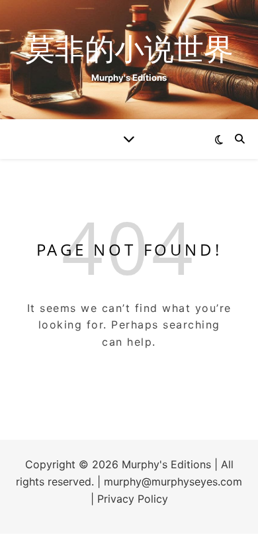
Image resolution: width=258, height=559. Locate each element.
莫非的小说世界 (129, 48)
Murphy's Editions (166, 464)
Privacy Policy (132, 498)
